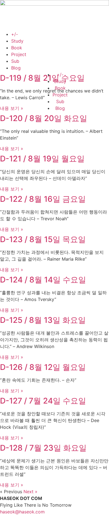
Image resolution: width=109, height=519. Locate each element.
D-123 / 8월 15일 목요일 (43, 239)
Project (18, 54)
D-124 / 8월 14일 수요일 (43, 279)
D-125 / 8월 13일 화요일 (43, 320)
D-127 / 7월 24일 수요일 (43, 401)
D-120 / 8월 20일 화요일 (43, 118)
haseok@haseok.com (22, 512)
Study (17, 41)
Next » (30, 491)
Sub (15, 61)
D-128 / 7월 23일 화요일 (43, 448)
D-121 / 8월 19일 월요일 (42, 158)
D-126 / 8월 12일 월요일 (43, 367)
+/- (14, 34)
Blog (16, 68)
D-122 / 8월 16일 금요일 (43, 199)
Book (16, 47)
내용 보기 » (11, 108)
